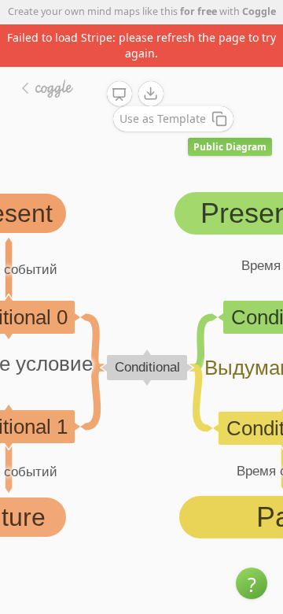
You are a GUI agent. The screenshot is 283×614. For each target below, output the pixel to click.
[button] (251, 583)
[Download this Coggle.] (151, 93)
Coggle (259, 11)
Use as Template (162, 118)
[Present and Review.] (119, 94)
